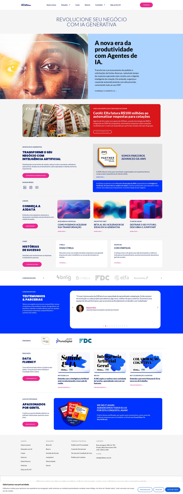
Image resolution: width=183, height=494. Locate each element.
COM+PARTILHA (122, 248)
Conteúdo (99, 5)
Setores (87, 5)
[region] (91, 487)
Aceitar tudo (172, 489)
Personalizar (145, 489)
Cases (77, 5)
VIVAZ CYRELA (66, 248)
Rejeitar (159, 489)
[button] (43, 278)
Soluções (64, 5)
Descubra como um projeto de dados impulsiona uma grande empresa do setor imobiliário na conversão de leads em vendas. (81, 255)
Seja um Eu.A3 (115, 5)
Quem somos (51, 5)
